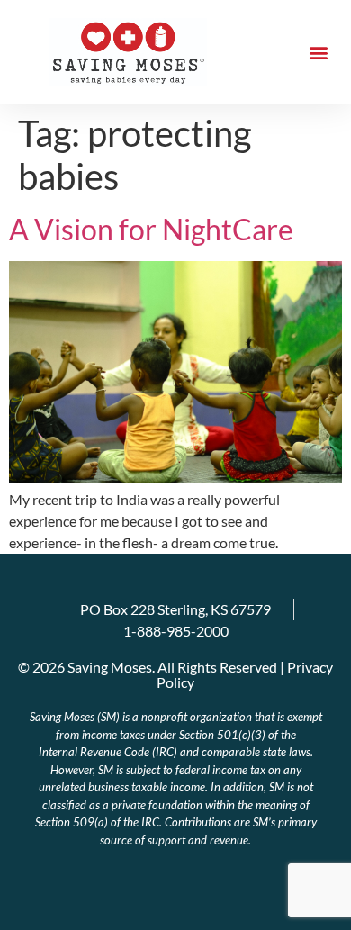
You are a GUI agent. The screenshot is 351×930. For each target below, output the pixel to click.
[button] (318, 53)
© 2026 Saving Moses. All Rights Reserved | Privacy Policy (175, 674)
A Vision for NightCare (151, 229)
